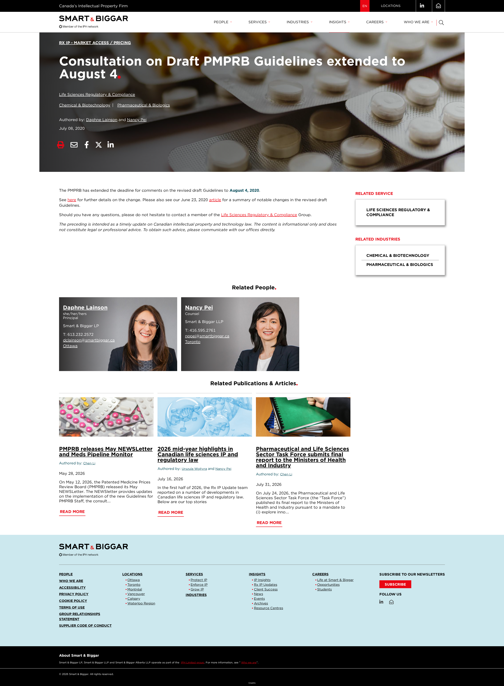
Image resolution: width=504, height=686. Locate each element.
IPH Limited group (192, 662)
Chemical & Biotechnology (84, 105)
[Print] (60, 145)
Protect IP (199, 580)
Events (259, 599)
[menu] (400, 212)
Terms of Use (72, 607)
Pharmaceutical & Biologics (143, 105)
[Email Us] (438, 6)
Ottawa (133, 580)
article (215, 199)
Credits (252, 683)
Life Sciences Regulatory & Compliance (97, 94)
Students (324, 589)
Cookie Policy (73, 601)
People (221, 22)
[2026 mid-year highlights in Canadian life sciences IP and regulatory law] (205, 417)
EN (364, 6)
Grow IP (197, 589)
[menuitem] (223, 22)
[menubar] (323, 22)
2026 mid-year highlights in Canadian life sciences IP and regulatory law (198, 454)
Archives (261, 603)
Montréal (134, 589)
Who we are (416, 22)
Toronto (133, 585)
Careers (375, 22)
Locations (390, 6)
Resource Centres (268, 608)
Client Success (266, 589)
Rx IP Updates (265, 585)
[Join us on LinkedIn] (422, 6)
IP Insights (262, 580)
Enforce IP (199, 585)
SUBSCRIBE (395, 584)
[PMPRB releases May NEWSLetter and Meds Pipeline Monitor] (106, 417)
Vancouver (136, 594)
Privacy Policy (73, 594)
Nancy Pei (136, 119)
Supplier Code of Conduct (85, 626)
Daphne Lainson (101, 119)
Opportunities (328, 585)
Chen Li (89, 463)
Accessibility (72, 588)
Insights (337, 22)
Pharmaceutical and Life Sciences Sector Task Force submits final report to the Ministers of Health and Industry (302, 457)
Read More (155, 363)
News (258, 594)
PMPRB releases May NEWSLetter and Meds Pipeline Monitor (106, 451)
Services (257, 22)
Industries (298, 22)
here (72, 199)
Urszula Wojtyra (194, 469)
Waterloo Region (141, 603)
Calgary (133, 599)
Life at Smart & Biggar (335, 580)
